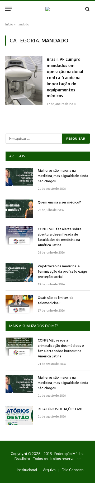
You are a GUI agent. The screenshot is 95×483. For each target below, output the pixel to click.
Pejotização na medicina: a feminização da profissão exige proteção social (62, 271)
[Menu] (8, 9)
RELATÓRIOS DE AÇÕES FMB (60, 409)
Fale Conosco (73, 470)
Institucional (27, 470)
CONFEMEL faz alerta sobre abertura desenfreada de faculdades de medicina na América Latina (60, 237)
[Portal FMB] (47, 9)
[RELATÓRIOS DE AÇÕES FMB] (19, 415)
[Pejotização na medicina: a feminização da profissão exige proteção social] (19, 272)
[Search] (87, 9)
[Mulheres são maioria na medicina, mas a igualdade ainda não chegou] (19, 177)
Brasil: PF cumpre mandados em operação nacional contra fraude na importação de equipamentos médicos (65, 78)
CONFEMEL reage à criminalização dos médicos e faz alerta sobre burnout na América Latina (61, 349)
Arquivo (49, 470)
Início (9, 24)
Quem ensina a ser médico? (59, 203)
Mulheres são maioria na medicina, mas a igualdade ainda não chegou (63, 176)
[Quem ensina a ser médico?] (19, 209)
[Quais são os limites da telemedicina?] (19, 304)
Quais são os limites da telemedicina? (55, 300)
